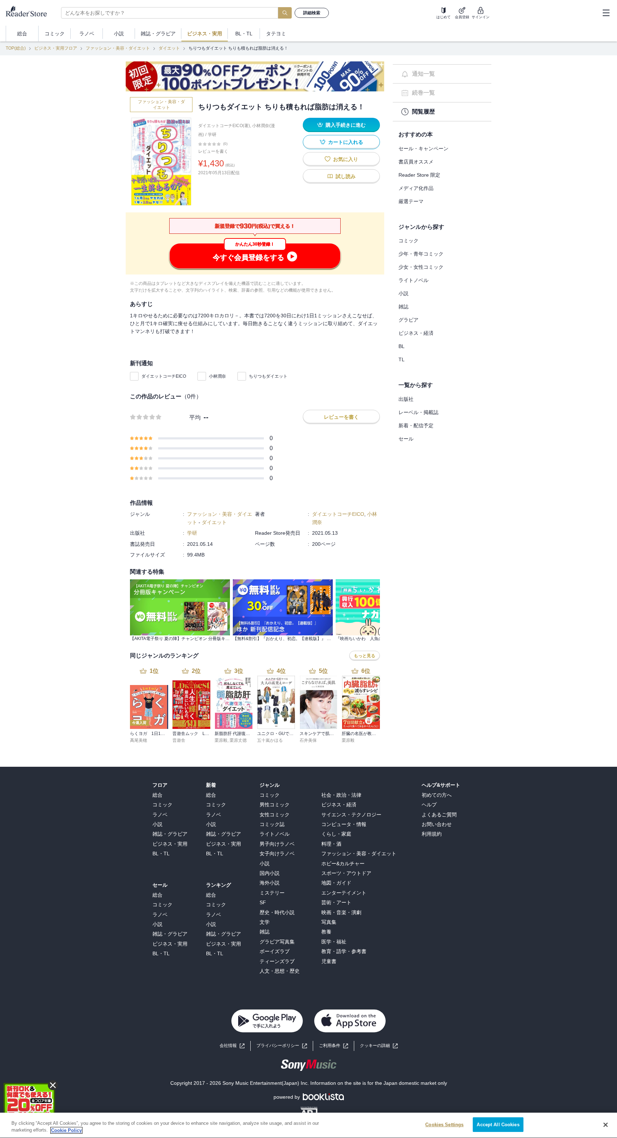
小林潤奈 (217, 376)
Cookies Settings (444, 1124)
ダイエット (169, 48)
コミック (408, 240)
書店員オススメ (415, 162)
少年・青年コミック (420, 254)
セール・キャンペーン (423, 148)
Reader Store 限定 (419, 175)
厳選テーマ (410, 201)
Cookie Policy (66, 1130)
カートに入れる (345, 142)
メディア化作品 (415, 188)
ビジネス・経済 (415, 333)
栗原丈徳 (238, 740)
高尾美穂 (138, 740)
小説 (403, 293)
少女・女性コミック (420, 267)
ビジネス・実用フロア (55, 48)
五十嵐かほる (270, 740)
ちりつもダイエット (268, 376)
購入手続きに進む (346, 125)
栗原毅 (221, 740)
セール (405, 439)
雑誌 (403, 306)
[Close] (605, 1125)
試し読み (346, 176)
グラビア (408, 320)
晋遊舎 (178, 740)
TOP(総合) (16, 48)
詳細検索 (311, 12)
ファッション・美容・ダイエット (118, 48)
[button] (378, 1046)
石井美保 (308, 740)
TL (401, 359)
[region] (308, 1125)
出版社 (405, 399)
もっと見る (364, 655)
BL (401, 346)
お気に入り (345, 159)
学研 (212, 134)
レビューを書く (213, 151)
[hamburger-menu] (606, 13)
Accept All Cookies (498, 1124)
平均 (195, 417)
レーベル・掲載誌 (418, 412)
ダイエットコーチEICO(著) (224, 125)
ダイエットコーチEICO (163, 376)
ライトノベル (413, 280)
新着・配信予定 (415, 425)
